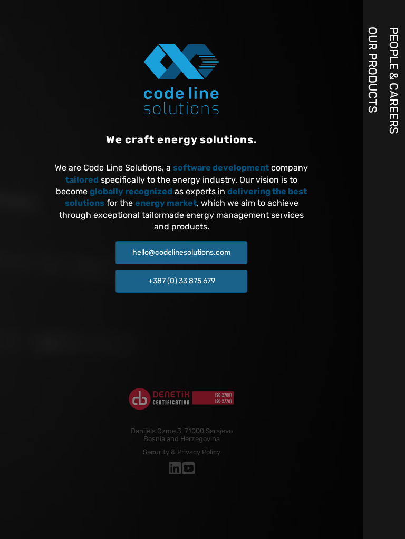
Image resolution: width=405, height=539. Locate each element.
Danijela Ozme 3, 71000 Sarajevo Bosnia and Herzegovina (182, 435)
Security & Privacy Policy (181, 452)
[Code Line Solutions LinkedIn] (175, 471)
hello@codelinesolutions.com (181, 252)
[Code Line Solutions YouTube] (188, 471)
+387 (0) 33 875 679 (181, 280)
